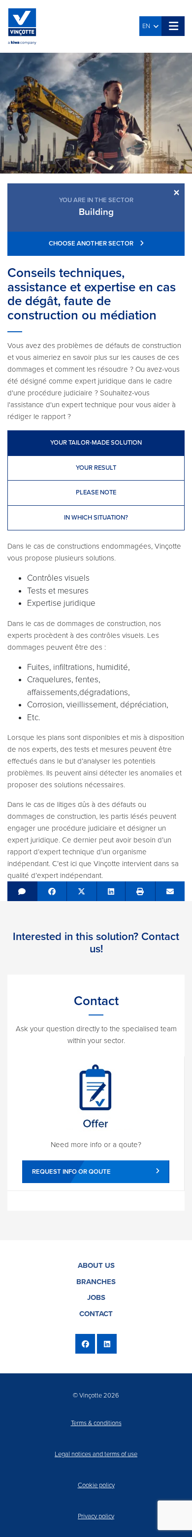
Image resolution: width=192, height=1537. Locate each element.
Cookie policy (96, 1485)
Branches (96, 1281)
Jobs (96, 1297)
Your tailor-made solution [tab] (96, 443)
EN (147, 26)
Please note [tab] (96, 492)
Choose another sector (92, 243)
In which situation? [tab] (96, 518)
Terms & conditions (96, 1423)
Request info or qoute (71, 1172)
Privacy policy (96, 1516)
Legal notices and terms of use (96, 1454)
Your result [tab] (96, 468)
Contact (96, 1313)
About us (96, 1265)
